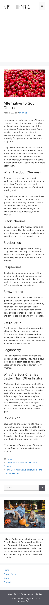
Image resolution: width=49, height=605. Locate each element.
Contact (7, 582)
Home (6, 570)
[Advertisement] (24, 37)
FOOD (9, 459)
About (6, 578)
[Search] (42, 488)
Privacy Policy (10, 574)
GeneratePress (24, 601)
